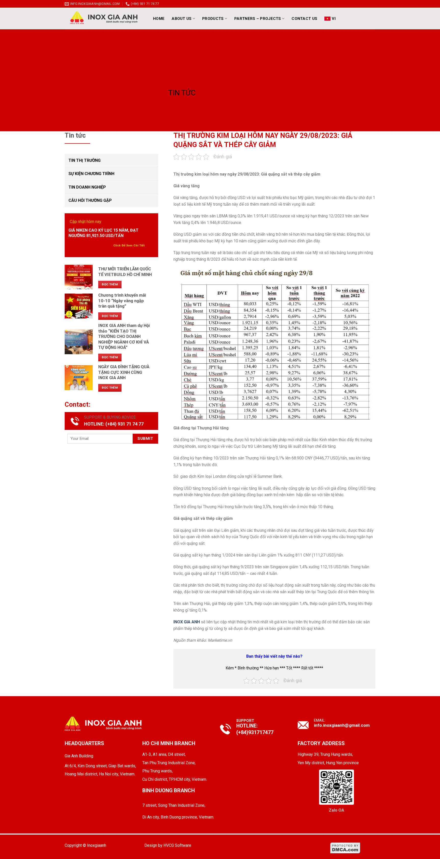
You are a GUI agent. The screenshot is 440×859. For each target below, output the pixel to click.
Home (158, 18)
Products (213, 18)
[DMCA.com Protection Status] (345, 847)
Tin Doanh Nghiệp (87, 187)
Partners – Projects (257, 18)
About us (181, 18)
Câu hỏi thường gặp (90, 200)
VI (334, 18)
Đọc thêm (110, 284)
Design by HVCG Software (167, 845)
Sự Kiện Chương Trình (91, 173)
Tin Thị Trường (84, 160)
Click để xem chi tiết (129, 245)
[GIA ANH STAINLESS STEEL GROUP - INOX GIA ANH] (104, 18)
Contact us (304, 18)
